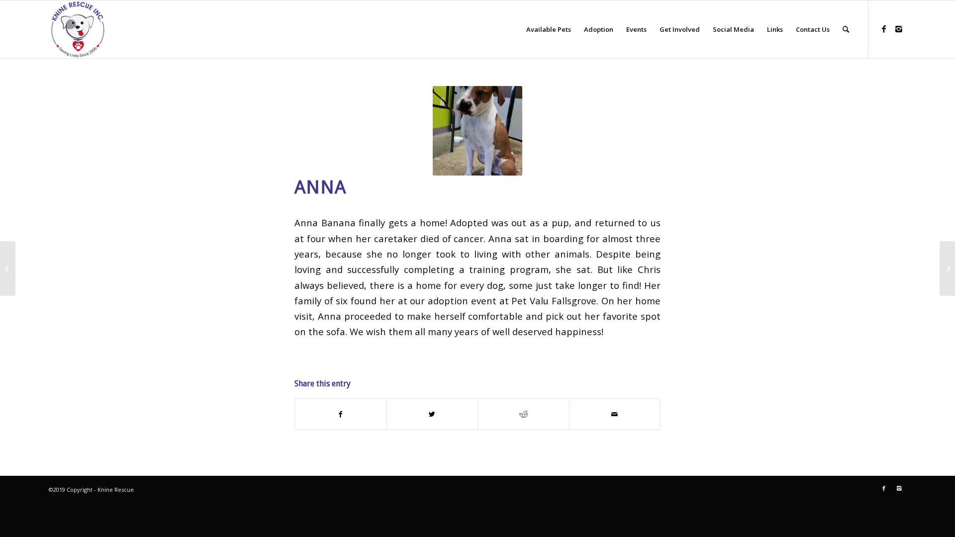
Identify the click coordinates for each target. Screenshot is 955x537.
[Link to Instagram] (898, 28)
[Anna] (477, 131)
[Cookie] (947, 268)
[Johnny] (7, 268)
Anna (320, 187)
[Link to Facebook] (883, 28)
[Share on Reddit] (523, 414)
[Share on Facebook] (340, 414)
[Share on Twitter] (432, 414)
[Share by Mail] (615, 414)
